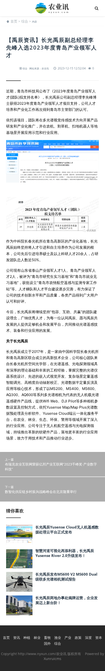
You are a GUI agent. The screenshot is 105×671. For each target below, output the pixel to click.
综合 (24, 21)
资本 (98, 637)
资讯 (16, 637)
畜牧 (47, 637)
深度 (88, 637)
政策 (78, 637)
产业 (67, 637)
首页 (13, 21)
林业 (37, 637)
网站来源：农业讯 (39, 68)
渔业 (57, 637)
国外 (47, 643)
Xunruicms (52, 658)
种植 (26, 637)
